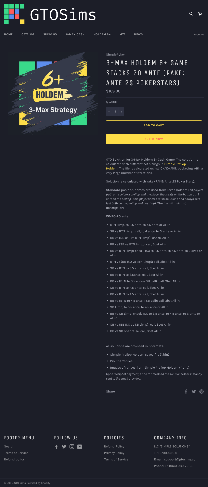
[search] (190, 14)
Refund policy (14, 459)
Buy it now (154, 139)
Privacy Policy (114, 453)
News (138, 34)
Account (199, 34)
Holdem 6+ (102, 34)
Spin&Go (50, 34)
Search (9, 446)
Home (8, 34)
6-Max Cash (75, 34)
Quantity (111, 102)
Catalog (28, 34)
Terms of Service (16, 453)
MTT (122, 34)
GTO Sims (20, 482)
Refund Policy (114, 446)
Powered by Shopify (38, 482)
